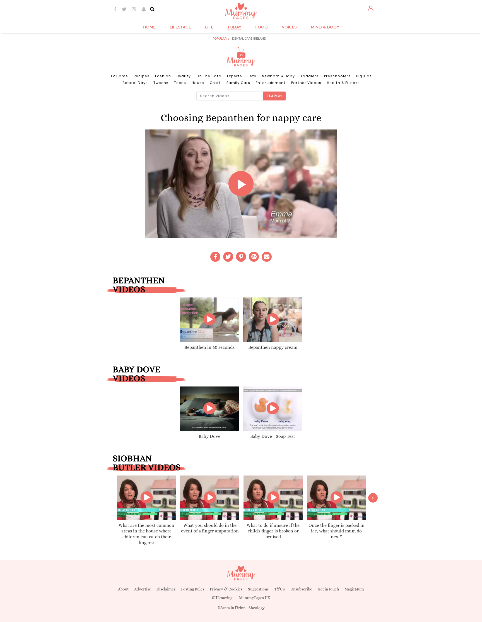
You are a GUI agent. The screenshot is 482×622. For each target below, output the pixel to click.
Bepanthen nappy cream (272, 347)
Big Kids (364, 76)
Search (274, 95)
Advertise (142, 589)
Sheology (257, 608)
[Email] (267, 257)
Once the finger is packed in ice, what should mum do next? (337, 531)
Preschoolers (337, 76)
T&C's (279, 589)
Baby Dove (209, 436)
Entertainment (271, 82)
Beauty (184, 76)
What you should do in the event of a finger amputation (210, 528)
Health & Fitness (343, 82)
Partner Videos (306, 82)
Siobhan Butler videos (146, 462)
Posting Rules (192, 589)
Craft (215, 82)
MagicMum (354, 589)
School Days (135, 82)
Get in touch (328, 589)
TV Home (119, 76)
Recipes (142, 76)
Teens (180, 82)
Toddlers (309, 76)
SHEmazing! (222, 597)
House (198, 82)
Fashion (163, 76)
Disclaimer (165, 589)
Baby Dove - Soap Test (272, 436)
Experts (234, 76)
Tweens (160, 82)
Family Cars (238, 82)
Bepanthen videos (139, 284)
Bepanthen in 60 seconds (209, 347)
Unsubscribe (301, 589)
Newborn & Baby (278, 76)
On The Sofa (208, 76)
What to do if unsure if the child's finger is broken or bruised (273, 531)
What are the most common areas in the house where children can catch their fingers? (146, 534)
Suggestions (258, 589)
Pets (252, 76)
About (123, 589)
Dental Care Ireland (249, 38)
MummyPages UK (254, 597)
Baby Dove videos (136, 373)
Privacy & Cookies (226, 589)
